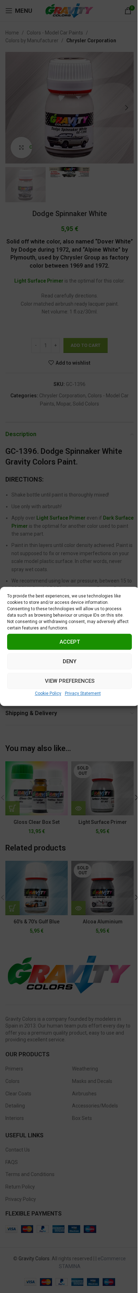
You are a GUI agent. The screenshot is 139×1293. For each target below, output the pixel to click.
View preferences (69, 681)
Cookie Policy (48, 693)
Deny (69, 661)
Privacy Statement (83, 693)
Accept (70, 642)
